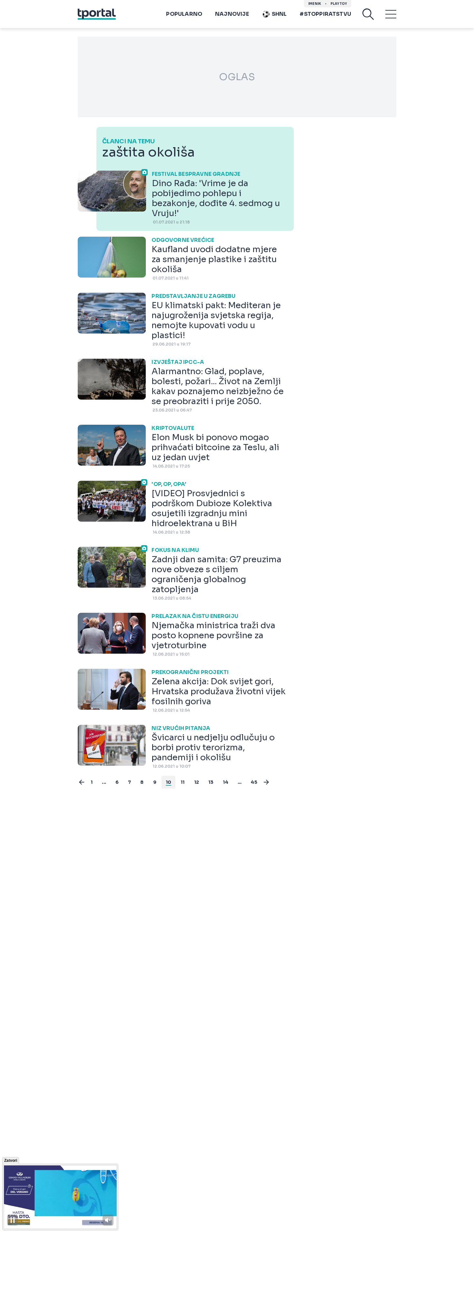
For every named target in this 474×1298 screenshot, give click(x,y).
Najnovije (232, 14)
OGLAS (237, 77)
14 (225, 782)
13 (210, 782)
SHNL (279, 14)
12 (196, 782)
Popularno (184, 14)
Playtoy (339, 4)
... (104, 782)
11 (182, 782)
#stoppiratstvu (325, 14)
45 (254, 782)
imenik (314, 4)
